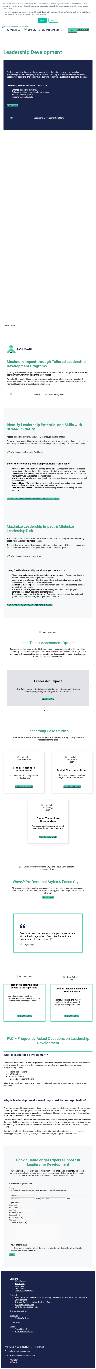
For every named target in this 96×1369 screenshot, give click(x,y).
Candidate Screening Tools (26, 1307)
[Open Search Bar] (66, 30)
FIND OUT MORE (24, 1016)
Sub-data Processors (24, 1331)
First (38, 1198)
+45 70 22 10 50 (13, 30)
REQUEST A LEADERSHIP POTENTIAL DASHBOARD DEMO (33, 499)
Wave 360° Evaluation (24, 1304)
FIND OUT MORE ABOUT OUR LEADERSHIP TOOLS (29, 605)
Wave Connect (21, 1281)
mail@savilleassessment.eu (32, 1347)
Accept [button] (42, 20)
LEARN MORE (48, 699)
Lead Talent (20, 1288)
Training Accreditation (19, 1311)
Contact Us (15, 1322)
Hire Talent (19, 1283)
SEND (12, 1254)
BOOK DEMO (12, 105)
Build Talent (20, 1286)
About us (14, 1315)
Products (14, 1295)
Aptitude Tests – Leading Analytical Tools (33, 1302)
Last (68, 1198)
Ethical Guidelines (22, 1329)
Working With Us (22, 1318)
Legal (12, 1327)
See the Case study (24, 786)
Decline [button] (53, 20)
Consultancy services (24, 1291)
